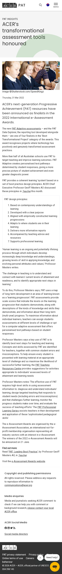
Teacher (26, 191)
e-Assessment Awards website (28, 461)
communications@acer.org (18, 485)
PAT (21, 5)
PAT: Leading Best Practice (23, 451)
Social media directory (16, 534)
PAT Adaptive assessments (26, 128)
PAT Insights (10, 19)
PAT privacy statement (14, 554)
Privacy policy (36, 554)
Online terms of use (12, 558)
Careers (30, 558)
